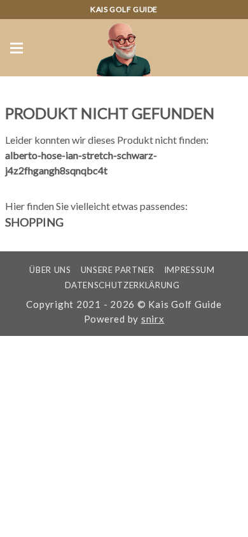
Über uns (50, 270)
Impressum (189, 270)
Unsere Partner (118, 270)
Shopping (34, 222)
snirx (153, 318)
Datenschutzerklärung (122, 285)
